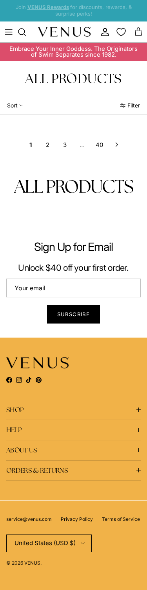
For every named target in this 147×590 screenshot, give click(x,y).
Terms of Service (121, 519)
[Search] (25, 32)
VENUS (32, 563)
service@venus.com (29, 519)
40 (99, 144)
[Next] (117, 144)
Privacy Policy (77, 519)
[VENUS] (64, 32)
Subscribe (73, 314)
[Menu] (8, 32)
